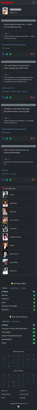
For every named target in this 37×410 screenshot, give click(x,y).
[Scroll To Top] (18, 407)
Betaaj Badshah (7, 339)
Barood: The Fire (9, 88)
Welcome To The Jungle (9, 306)
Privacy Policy (5, 394)
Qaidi (6, 170)
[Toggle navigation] (33, 2)
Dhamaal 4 (5, 299)
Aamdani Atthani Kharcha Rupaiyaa (15, 45)
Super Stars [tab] (16, 321)
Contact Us (23, 391)
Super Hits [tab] (5, 321)
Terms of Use (24, 394)
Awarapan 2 (5, 310)
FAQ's (3, 398)
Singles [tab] (23, 288)
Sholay (4, 343)
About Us (4, 391)
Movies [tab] (4, 288)
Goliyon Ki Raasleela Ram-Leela (12, 336)
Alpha (3, 302)
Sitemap (22, 398)
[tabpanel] (18, 300)
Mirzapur (5, 295)
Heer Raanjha (6, 332)
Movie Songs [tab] (14, 288)
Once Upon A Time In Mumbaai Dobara (14, 328)
